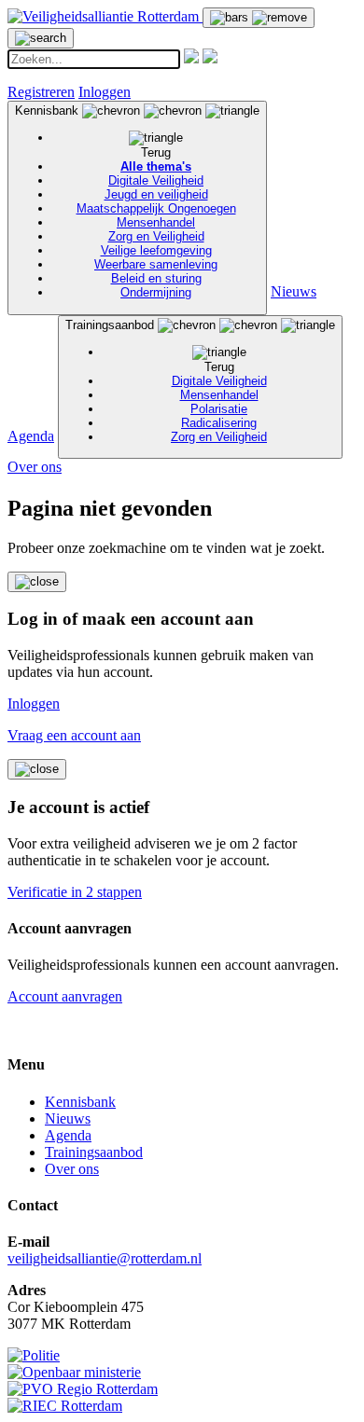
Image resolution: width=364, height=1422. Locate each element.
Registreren (41, 92)
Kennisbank (125, 201)
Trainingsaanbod (166, 381)
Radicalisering (219, 423)
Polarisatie (218, 409)
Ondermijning (155, 292)
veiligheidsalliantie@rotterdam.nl (104, 1258)
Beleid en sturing (156, 278)
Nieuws (293, 291)
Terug (156, 152)
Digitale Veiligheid (155, 180)
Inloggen (104, 92)
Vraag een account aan (74, 735)
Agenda (30, 436)
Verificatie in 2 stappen (74, 892)
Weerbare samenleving (155, 264)
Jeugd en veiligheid (156, 194)
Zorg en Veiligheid (156, 236)
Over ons (34, 467)
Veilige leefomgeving (156, 250)
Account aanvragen (64, 996)
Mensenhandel (156, 222)
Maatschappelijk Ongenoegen (156, 208)
